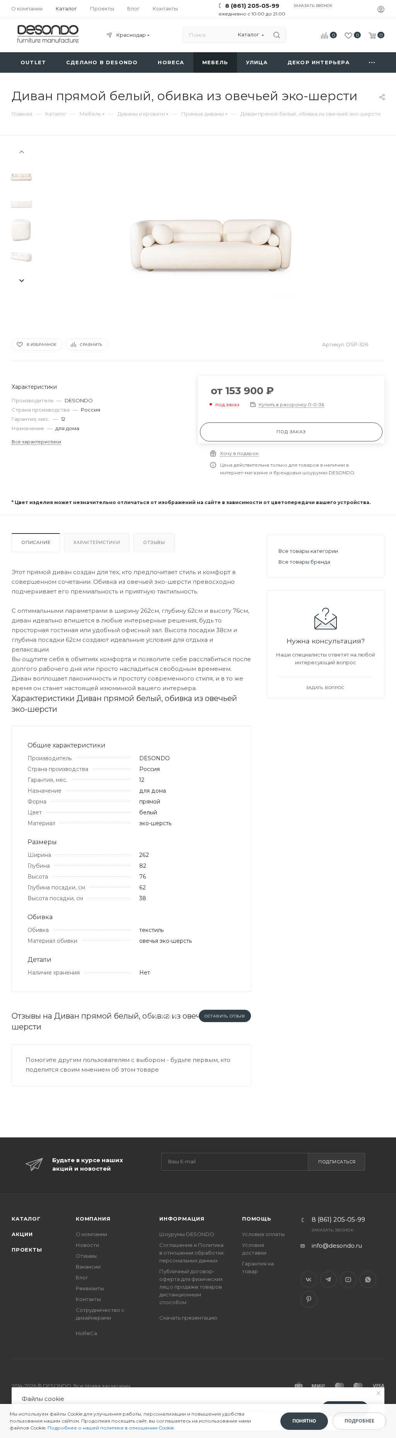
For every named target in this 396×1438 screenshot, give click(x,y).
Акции (22, 1234)
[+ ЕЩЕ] (372, 62)
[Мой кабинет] (380, 10)
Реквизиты (90, 1288)
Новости (87, 1245)
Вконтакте (308, 1279)
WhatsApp (368, 1279)
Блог (82, 1277)
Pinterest (308, 1299)
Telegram (328, 1279)
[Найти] (276, 35)
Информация (182, 1219)
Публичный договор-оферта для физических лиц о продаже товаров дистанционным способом (191, 1286)
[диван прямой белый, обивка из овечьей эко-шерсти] (211, 236)
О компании (91, 1234)
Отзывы (154, 542)
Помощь (256, 1219)
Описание (35, 542)
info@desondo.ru (337, 1245)
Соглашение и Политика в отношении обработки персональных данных (191, 1253)
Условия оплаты (263, 1234)
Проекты (27, 1249)
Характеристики (96, 542)
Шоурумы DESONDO (186, 1234)
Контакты (88, 1299)
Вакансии (88, 1267)
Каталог (26, 1219)
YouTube (348, 1279)
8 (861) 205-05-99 (252, 5)
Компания (93, 1219)
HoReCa (86, 1333)
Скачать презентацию (188, 1318)
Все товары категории (308, 551)
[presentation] (21, 151)
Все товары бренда (304, 562)
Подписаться (337, 1161)
